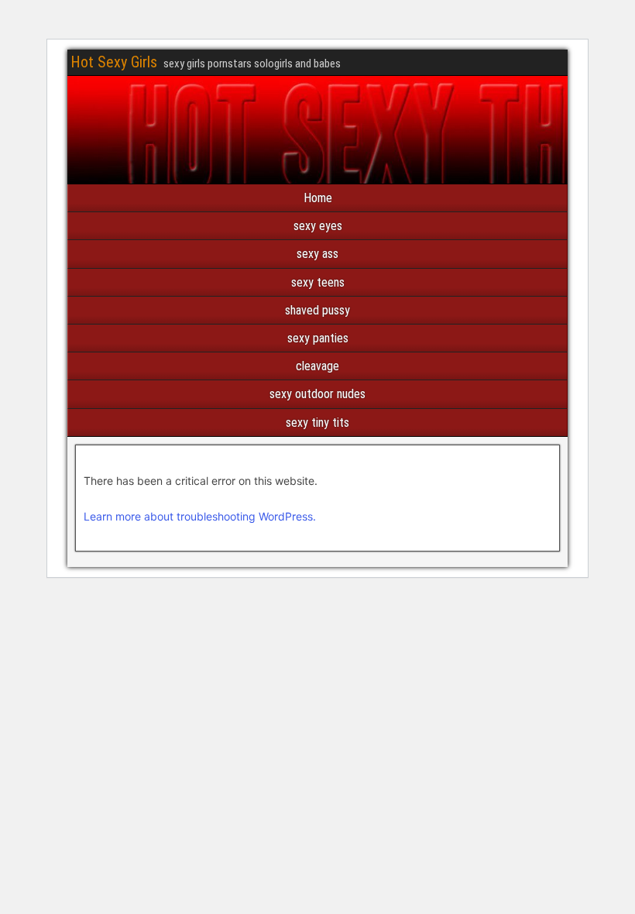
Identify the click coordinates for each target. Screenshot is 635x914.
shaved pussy (317, 310)
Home (318, 198)
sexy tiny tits (317, 422)
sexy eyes (317, 225)
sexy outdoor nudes (317, 394)
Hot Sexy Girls (113, 62)
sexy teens (318, 282)
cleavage (317, 366)
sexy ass (317, 253)
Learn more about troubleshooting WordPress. (200, 516)
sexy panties (317, 338)
